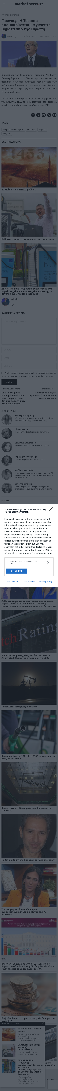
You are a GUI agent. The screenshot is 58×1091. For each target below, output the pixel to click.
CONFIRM (16, 571)
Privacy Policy (45, 581)
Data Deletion (12, 581)
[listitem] (29, 563)
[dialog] (29, 545)
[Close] (52, 510)
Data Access (29, 581)
